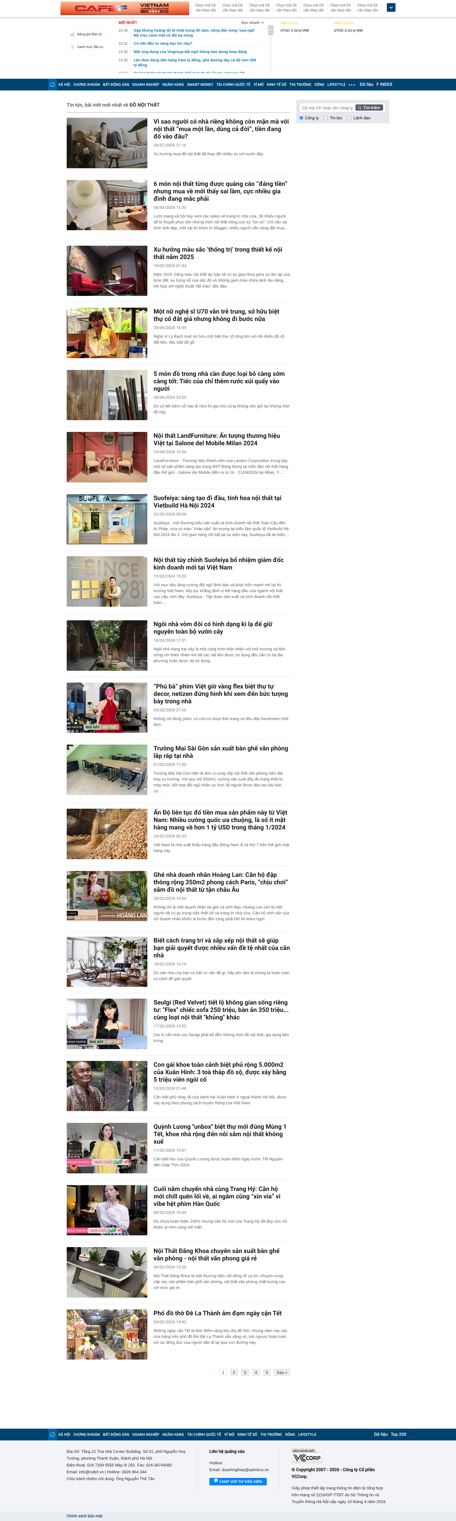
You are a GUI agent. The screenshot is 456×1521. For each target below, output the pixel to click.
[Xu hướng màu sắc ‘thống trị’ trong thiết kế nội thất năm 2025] (107, 271)
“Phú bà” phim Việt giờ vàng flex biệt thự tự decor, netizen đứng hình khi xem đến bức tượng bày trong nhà (221, 694)
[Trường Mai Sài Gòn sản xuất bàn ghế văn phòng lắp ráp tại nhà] (107, 770)
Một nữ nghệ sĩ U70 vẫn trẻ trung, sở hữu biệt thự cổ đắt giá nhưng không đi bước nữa (216, 315)
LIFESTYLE (337, 84)
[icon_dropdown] (391, 7)
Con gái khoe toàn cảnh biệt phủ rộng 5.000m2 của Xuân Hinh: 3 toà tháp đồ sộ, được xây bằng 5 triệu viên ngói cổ (220, 1072)
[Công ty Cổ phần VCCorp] (340, 1455)
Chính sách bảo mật (84, 1516)
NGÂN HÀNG (173, 84)
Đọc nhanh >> (253, 22)
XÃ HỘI (64, 84)
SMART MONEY (200, 84)
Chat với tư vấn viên (240, 1481)
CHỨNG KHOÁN (87, 84)
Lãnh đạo (362, 118)
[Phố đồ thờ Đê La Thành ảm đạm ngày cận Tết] (107, 1334)
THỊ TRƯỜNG (300, 84)
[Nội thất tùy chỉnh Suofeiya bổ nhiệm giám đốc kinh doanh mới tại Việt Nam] (107, 581)
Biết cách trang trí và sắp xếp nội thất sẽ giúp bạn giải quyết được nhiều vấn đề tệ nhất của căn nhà (222, 948)
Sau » (282, 1372)
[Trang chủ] (52, 84)
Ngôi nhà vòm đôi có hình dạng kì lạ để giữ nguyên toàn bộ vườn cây (213, 627)
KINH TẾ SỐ (276, 84)
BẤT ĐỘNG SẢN (116, 84)
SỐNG (319, 84)
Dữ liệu (366, 84)
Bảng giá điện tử (89, 34)
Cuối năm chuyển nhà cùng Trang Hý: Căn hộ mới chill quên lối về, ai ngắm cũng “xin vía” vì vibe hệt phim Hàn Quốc (217, 1196)
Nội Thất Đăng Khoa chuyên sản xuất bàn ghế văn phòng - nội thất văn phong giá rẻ (216, 1254)
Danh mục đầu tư (90, 47)
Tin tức (336, 118)
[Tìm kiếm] (369, 107)
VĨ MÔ (258, 84)
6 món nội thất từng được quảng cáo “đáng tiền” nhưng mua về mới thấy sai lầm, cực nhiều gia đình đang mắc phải (221, 191)
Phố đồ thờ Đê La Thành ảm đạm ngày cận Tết (218, 1313)
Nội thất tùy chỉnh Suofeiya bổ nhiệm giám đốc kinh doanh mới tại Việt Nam (219, 563)
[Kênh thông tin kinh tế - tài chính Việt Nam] (124, 8)
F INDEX (384, 84)
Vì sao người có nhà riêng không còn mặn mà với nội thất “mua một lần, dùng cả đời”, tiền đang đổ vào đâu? (221, 129)
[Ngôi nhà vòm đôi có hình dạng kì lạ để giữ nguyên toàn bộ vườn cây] (107, 645)
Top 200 (398, 1434)
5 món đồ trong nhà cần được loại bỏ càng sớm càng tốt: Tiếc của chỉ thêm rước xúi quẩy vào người (219, 381)
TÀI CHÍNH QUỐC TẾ (233, 84)
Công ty (312, 118)
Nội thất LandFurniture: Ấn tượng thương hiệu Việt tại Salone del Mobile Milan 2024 (217, 439)
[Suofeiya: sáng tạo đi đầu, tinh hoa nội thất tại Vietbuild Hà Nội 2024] (107, 519)
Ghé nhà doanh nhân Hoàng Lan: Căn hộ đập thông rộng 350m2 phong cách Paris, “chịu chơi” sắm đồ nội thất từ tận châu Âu (221, 882)
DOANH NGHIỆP (145, 84)
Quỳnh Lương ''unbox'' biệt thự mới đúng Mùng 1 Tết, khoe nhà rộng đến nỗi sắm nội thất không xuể (220, 1134)
